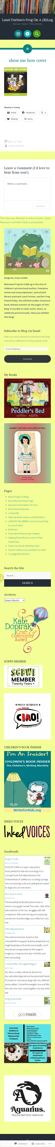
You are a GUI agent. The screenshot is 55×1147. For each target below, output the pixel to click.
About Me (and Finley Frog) (20, 500)
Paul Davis (10, 968)
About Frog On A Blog (18, 496)
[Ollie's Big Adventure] (47, 932)
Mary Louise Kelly (12, 863)
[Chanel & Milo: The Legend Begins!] (47, 965)
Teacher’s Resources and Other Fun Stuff (27, 550)
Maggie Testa (11, 933)
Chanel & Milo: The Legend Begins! (20, 963)
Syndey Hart (11, 898)
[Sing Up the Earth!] (47, 1003)
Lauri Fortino (16, 146)
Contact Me (13, 513)
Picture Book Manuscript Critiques (24, 533)
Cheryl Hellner (11, 1003)
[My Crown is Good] (47, 897)
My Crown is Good (13, 894)
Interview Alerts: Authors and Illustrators (26, 517)
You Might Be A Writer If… (19, 554)
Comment (40, 206)
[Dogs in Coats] (47, 864)
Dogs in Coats (11, 859)
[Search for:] (27, 575)
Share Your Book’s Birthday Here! (23, 545)
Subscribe (27, 358)
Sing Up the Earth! (13, 998)
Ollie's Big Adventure (14, 929)
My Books (12, 529)
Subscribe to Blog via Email (22, 331)
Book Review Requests (18, 509)
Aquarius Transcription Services (22, 505)
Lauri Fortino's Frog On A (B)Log (27, 19)
